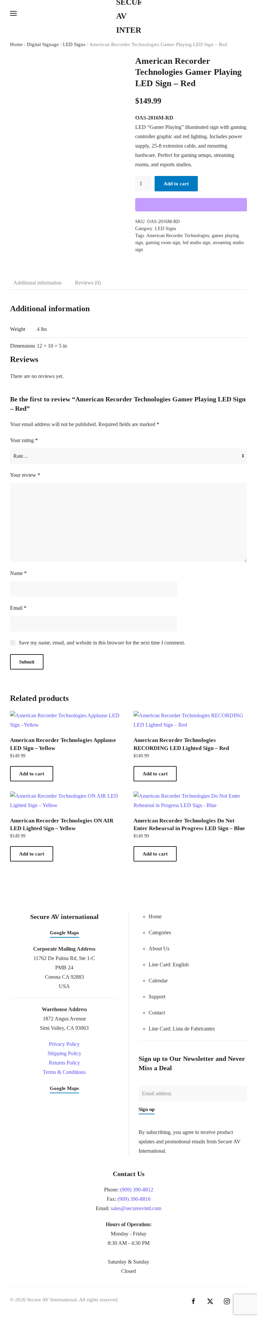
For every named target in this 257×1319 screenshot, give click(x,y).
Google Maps (64, 932)
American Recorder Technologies (177, 235)
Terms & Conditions (64, 1072)
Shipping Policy (64, 1053)
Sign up (147, 1109)
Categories (160, 932)
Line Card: (182, 1028)
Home (16, 44)
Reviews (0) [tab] (88, 283)
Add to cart (176, 183)
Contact (157, 1012)
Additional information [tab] (37, 283)
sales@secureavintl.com (136, 1208)
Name (18, 573)
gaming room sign (163, 242)
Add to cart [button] (31, 773)
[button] (13, 13)
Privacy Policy (64, 1044)
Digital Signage (43, 44)
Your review (25, 475)
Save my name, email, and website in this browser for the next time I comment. (102, 642)
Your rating (24, 440)
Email (18, 608)
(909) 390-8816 (134, 1199)
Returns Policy (64, 1063)
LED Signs (74, 44)
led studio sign (196, 242)
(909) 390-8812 (136, 1189)
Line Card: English (169, 964)
